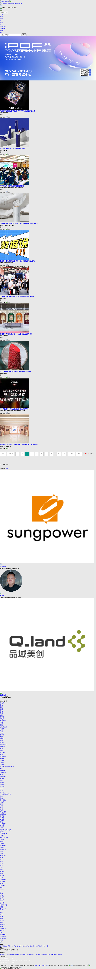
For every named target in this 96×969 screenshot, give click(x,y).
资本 (1, 25)
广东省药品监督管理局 (42, 954)
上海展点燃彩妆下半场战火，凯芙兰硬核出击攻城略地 (17, 296)
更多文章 (45, 946)
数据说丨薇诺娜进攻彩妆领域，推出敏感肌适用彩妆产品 (17, 261)
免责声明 (21, 946)
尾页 (79, 453)
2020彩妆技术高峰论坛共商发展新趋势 (12, 186)
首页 (1, 15)
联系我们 (9, 946)
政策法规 (3, 26)
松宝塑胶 (3, 566)
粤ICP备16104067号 (41, 965)
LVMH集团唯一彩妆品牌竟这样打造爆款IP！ (14, 409)
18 (64, 453)
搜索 (24, 35)
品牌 (1, 19)
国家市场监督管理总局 (20, 954)
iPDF (1, 30)
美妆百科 (3, 28)
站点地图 (39, 946)
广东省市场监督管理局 (56, 954)
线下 (1, 21)
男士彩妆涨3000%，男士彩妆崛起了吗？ (12, 148)
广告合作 (15, 946)
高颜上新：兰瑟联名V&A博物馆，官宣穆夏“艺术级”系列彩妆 (19, 444)
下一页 (71, 453)
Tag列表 (27, 946)
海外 (1, 32)
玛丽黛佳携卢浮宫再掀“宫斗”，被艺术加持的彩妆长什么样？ (19, 223)
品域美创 (3, 695)
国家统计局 (30, 954)
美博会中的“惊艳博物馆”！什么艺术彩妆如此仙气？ (16, 334)
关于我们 (3, 946)
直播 (1, 23)
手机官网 (19, 3)
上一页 (11, 453)
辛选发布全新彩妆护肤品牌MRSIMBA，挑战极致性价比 (17, 111)
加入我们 (33, 946)
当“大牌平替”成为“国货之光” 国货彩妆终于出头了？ (16, 371)
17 (58, 453)
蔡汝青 (2, 595)
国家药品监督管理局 (6, 954)
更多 (7, 468)
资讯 (1, 17)
